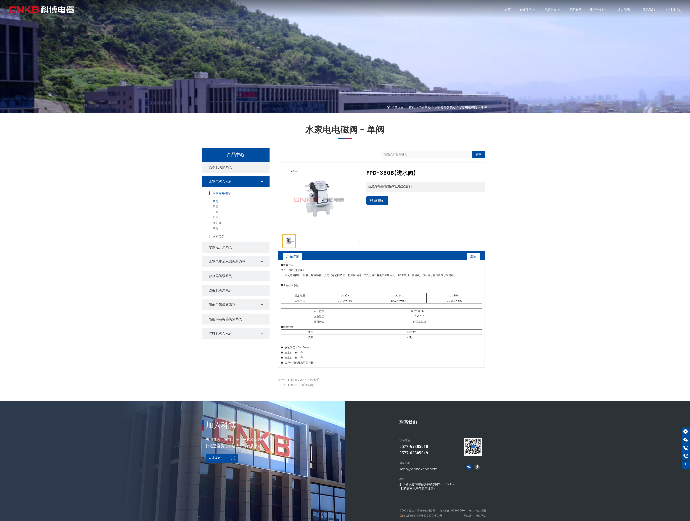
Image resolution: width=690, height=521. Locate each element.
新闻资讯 (575, 10)
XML (471, 510)
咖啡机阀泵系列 (220, 333)
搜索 (478, 154)
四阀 (215, 217)
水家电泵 (218, 236)
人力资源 (624, 10)
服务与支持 (597, 10)
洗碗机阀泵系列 (220, 290)
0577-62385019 (413, 453)
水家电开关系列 (220, 247)
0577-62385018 (413, 446)
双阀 (215, 207)
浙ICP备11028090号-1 (453, 510)
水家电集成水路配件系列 (227, 261)
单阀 (484, 107)
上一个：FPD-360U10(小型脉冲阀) (298, 379)
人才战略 (214, 458)
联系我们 (649, 10)
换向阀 (217, 223)
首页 (508, 10)
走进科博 (525, 10)
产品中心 (550, 10)
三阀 (215, 212)
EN (673, 9)
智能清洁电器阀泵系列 (225, 319)
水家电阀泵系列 (444, 107)
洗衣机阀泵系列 (220, 167)
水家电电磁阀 (468, 107)
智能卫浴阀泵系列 (222, 304)
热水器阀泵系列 (220, 276)
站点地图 (481, 510)
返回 (473, 256)
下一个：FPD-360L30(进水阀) (296, 385)
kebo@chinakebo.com (418, 469)
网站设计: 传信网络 (475, 515)
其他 (215, 228)
